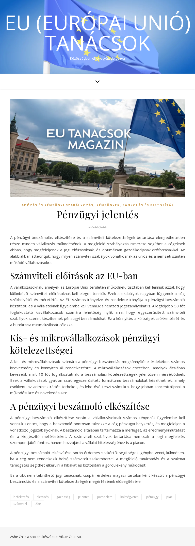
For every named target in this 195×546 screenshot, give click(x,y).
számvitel (20, 504)
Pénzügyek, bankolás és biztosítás (135, 205)
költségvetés (129, 497)
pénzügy (152, 497)
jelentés (83, 497)
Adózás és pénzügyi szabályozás (57, 205)
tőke (38, 504)
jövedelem (104, 497)
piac (169, 497)
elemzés (42, 497)
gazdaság (63, 497)
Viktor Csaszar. (70, 536)
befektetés (21, 497)
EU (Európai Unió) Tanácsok (98, 32)
